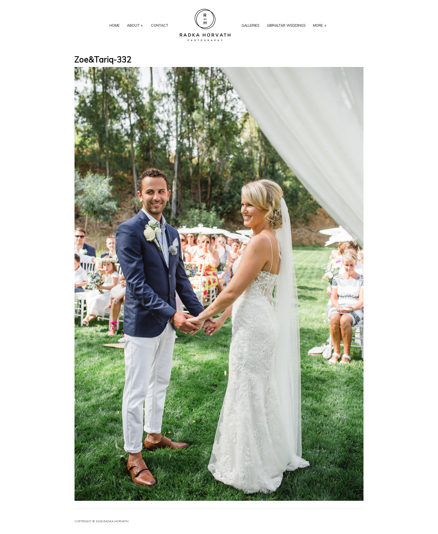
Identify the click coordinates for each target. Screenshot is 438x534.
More (319, 25)
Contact (159, 25)
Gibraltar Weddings (286, 25)
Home (115, 25)
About (135, 25)
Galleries (251, 25)
